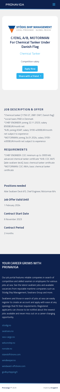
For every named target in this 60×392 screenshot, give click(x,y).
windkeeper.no (9, 360)
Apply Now (30, 68)
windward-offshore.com (13, 366)
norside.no (7, 348)
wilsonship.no (8, 342)
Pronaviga (6, 387)
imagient (54, 387)
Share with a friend (29, 76)
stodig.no (6, 325)
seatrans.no (8, 331)
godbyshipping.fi (9, 372)
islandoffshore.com (11, 354)
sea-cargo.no (8, 337)
